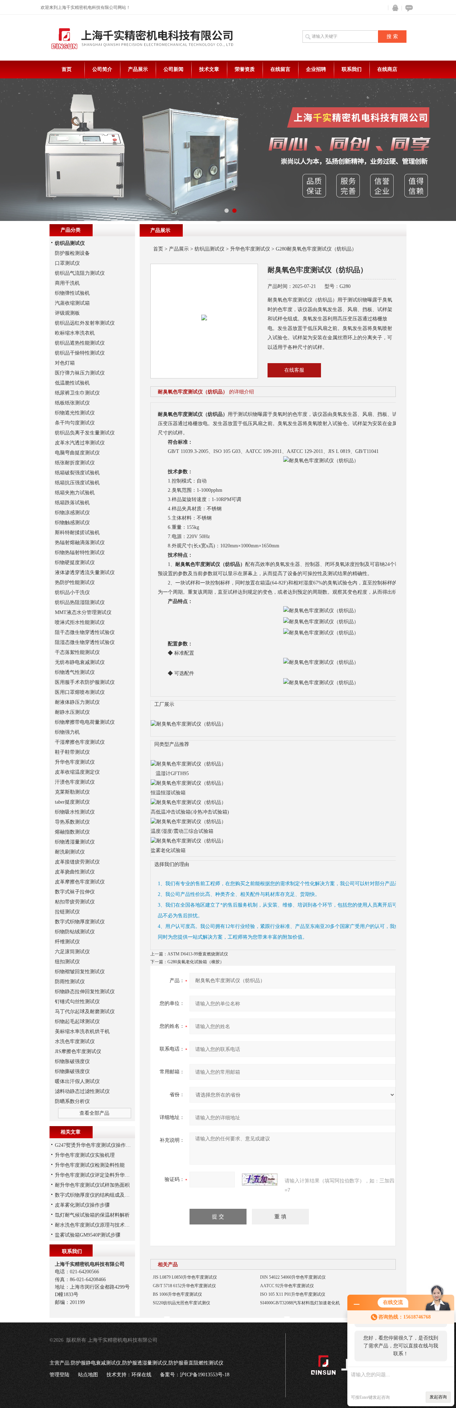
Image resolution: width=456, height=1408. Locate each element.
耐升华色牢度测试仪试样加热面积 (92, 1185)
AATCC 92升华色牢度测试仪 (287, 1285)
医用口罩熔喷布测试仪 (80, 692)
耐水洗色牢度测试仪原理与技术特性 (95, 1225)
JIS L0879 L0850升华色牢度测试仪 (185, 1277)
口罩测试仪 (67, 263)
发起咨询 (438, 1396)
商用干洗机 (67, 283)
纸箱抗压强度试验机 (77, 482)
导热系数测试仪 (72, 822)
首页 (67, 69)
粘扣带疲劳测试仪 (75, 901)
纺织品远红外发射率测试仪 (85, 323)
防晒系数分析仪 (72, 1101)
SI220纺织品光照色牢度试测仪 (181, 1302)
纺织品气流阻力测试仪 (80, 273)
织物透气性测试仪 (75, 672)
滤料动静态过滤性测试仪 (82, 1091)
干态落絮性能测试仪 (77, 652)
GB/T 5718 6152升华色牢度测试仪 (184, 1285)
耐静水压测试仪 (72, 712)
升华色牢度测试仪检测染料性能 (90, 1165)
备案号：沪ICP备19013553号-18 (194, 1374)
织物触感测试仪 (72, 522)
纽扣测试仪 (67, 961)
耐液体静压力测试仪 (77, 702)
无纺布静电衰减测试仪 (80, 662)
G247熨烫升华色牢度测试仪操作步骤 (95, 1145)
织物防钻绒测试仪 (75, 931)
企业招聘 (316, 69)
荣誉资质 (245, 69)
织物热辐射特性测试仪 (80, 552)
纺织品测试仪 (209, 249)
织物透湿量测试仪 (75, 842)
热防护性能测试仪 (75, 582)
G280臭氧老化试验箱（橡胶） (195, 961)
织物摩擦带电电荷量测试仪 (85, 722)
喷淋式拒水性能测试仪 (80, 622)
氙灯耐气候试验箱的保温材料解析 (92, 1215)
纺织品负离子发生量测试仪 (85, 432)
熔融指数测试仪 (72, 832)
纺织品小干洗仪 (72, 592)
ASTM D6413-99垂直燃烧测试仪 (197, 953)
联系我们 (352, 69)
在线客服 (294, 370)
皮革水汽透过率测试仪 (80, 442)
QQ (394, 8)
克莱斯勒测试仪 (72, 792)
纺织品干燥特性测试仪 (80, 353)
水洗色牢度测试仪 (75, 1041)
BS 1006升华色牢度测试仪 (177, 1294)
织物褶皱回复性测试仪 (80, 971)
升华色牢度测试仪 (250, 249)
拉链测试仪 (67, 911)
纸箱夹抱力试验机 (75, 492)
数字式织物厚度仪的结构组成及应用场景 (100, 1195)
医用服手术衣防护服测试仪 (85, 682)
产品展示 (138, 69)
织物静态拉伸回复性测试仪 (85, 991)
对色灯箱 (65, 363)
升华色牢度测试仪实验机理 (85, 1155)
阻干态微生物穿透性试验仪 (85, 632)
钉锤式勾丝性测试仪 (77, 1001)
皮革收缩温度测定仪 (77, 772)
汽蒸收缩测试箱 (72, 303)
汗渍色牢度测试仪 (75, 782)
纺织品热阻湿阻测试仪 (80, 602)
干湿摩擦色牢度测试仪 (80, 742)
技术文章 (209, 69)
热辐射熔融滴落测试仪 (80, 542)
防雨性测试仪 (70, 981)
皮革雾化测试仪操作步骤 (82, 1205)
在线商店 (387, 69)
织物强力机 (67, 732)
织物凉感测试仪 (72, 512)
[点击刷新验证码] (260, 1180)
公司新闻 (173, 69)
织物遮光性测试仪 (75, 413)
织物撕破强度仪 (72, 1071)
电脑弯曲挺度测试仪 (77, 452)
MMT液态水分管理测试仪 (83, 612)
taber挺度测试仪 (72, 802)
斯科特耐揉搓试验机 (77, 532)
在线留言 (280, 69)
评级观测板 (67, 313)
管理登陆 (59, 1374)
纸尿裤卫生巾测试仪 (77, 393)
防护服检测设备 (72, 253)
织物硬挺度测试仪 (75, 562)
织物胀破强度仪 (72, 1061)
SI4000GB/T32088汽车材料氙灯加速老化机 (300, 1302)
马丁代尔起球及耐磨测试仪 (85, 1011)
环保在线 (141, 1374)
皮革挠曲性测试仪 (75, 872)
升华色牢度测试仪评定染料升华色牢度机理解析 (107, 1175)
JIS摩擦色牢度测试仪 (78, 1051)
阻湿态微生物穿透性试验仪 (85, 642)
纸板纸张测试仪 (72, 403)
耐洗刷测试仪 (70, 852)
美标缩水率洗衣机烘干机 (82, 1031)
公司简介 (102, 69)
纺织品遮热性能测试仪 (80, 343)
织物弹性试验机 (72, 293)
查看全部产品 (94, 1113)
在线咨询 (408, 8)
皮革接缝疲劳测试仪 (77, 862)
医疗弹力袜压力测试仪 (80, 373)
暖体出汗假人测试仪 (77, 1081)
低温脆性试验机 (72, 383)
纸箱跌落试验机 (72, 502)
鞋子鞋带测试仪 (72, 752)
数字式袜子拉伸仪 (75, 891)
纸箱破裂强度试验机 (77, 472)
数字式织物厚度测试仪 (80, 921)
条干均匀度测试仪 (75, 423)
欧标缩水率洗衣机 (75, 333)
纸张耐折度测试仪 (75, 462)
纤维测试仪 (67, 941)
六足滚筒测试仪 (72, 951)
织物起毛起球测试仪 (77, 1021)
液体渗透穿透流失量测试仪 (85, 572)
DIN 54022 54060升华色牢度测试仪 (293, 1277)
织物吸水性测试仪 (75, 812)
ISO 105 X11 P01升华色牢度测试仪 (292, 1294)
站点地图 (88, 1374)
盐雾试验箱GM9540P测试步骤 (87, 1235)
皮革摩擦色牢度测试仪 (80, 881)
